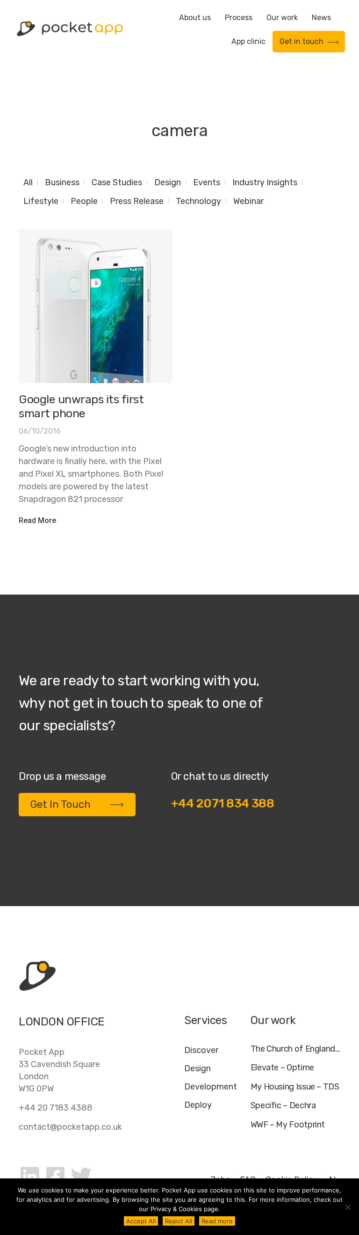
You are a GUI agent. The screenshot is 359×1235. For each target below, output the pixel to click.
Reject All (178, 1221)
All (28, 182)
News (321, 17)
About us (195, 17)
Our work (282, 17)
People (84, 201)
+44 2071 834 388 (222, 803)
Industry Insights (264, 182)
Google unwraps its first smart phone (81, 406)
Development (210, 1087)
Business (62, 182)
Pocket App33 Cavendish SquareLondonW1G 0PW (59, 1070)
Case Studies (117, 182)
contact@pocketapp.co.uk (70, 1127)
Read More (37, 520)
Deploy (198, 1105)
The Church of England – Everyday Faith (295, 1049)
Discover (201, 1050)
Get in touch (301, 41)
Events (206, 182)
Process (238, 17)
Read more (217, 1221)
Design (167, 182)
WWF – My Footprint (288, 1125)
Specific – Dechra (283, 1106)
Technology (198, 201)
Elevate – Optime (282, 1068)
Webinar (248, 201)
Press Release (137, 201)
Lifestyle (40, 201)
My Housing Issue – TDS (295, 1087)
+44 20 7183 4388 (56, 1108)
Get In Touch (60, 804)
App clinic (248, 41)
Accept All (141, 1221)
